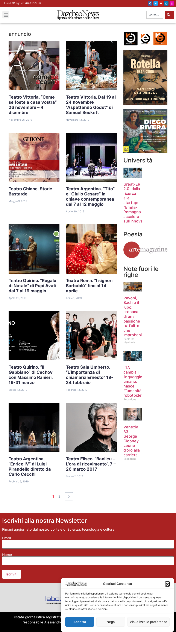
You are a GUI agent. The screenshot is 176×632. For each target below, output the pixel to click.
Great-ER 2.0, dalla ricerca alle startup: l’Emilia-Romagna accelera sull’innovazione (138, 203)
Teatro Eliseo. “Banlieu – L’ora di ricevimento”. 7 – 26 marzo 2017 (91, 464)
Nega (111, 622)
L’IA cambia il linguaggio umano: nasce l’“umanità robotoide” (133, 381)
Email (6, 538)
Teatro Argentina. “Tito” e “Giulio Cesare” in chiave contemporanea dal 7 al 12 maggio (90, 196)
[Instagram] (172, 3)
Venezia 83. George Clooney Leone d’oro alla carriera (131, 441)
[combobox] (154, 15)
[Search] (169, 15)
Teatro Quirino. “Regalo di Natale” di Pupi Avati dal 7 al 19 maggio (32, 285)
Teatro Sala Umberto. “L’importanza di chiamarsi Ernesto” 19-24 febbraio (89, 375)
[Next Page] (69, 496)
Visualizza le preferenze (148, 622)
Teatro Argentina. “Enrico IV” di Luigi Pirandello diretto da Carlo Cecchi (30, 466)
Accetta (79, 622)
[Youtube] (161, 3)
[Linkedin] (166, 3)
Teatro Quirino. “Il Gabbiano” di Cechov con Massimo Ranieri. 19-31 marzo (31, 375)
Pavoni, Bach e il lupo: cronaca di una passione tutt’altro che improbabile (134, 316)
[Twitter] (155, 3)
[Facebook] (150, 3)
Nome (7, 554)
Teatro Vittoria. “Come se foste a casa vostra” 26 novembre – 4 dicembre (33, 105)
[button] (167, 584)
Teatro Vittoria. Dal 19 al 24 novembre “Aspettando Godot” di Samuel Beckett (91, 105)
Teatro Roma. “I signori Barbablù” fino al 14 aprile (89, 285)
